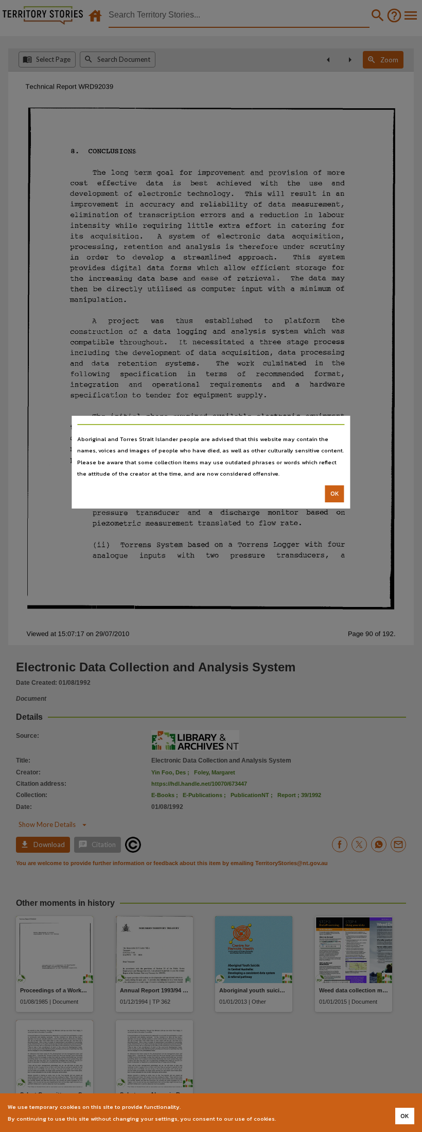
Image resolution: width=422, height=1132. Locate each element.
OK (334, 493)
